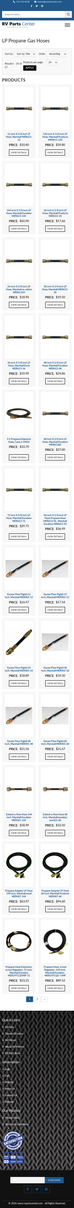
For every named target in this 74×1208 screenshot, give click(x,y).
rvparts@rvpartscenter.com (49, 2)
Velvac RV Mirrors (14, 1047)
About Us (10, 1089)
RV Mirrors (10, 1040)
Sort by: (9, 54)
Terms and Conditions (16, 1124)
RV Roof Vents (12, 1053)
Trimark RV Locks (14, 1034)
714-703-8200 (23, 2)
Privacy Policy (12, 1118)
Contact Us (11, 1095)
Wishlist (9, 1082)
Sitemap (9, 1102)
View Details (19, 152)
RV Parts (9, 1027)
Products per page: (33, 62)
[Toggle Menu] (67, 25)
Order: (42, 54)
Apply (30, 68)
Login (7, 1069)
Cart (7, 1076)
